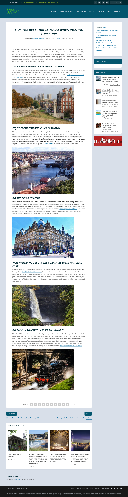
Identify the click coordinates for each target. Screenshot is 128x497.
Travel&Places (65, 12)
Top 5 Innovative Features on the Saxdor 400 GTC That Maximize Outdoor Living (111, 80)
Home (53, 12)
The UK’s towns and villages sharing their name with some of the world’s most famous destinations (38, 459)
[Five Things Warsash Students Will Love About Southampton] (59, 440)
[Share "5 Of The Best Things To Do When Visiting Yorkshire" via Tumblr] (44, 405)
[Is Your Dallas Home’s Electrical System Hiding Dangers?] (98, 91)
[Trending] (7, 3)
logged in (18, 479)
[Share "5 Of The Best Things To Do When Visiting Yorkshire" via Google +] (40, 405)
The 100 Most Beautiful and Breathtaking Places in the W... (39, 3)
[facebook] (95, 2)
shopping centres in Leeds (68, 209)
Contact (72, 488)
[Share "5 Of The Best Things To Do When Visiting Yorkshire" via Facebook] (32, 405)
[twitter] (99, 2)
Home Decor (113, 106)
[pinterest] (103, 2)
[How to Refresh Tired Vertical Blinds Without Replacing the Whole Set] (98, 101)
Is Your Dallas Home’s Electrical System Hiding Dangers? (110, 91)
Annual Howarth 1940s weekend (71, 346)
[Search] (120, 3)
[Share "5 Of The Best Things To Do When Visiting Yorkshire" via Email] (64, 405)
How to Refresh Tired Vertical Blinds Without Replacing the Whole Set (110, 102)
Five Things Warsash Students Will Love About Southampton (58, 456)
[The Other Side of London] (17, 440)
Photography (104, 12)
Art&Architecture (84, 12)
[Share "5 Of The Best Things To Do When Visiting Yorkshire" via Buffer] (56, 405)
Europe (58, 38)
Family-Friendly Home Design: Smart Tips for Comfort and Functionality (109, 126)
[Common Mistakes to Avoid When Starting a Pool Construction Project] (98, 112)
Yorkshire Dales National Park (32, 272)
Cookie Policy (104, 488)
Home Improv (113, 95)
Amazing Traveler (38, 38)
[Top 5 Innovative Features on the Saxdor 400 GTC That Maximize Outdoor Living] (98, 78)
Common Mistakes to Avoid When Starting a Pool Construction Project (109, 114)
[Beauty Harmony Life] (108, 145)
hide (104, 27)
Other (115, 12)
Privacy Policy (94, 488)
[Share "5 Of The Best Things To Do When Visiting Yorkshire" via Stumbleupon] (60, 405)
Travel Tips (117, 85)
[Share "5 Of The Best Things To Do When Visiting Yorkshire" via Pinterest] (48, 405)
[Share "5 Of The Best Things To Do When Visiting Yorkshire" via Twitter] (36, 405)
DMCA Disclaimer (82, 488)
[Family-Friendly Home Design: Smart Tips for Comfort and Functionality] (98, 125)
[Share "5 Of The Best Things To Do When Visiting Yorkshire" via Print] (68, 405)
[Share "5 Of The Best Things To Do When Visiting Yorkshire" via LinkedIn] (52, 405)
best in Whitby (48, 144)
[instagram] (107, 2)
